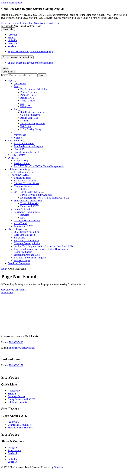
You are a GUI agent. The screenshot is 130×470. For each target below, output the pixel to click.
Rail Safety (25, 126)
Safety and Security (17, 169)
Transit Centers (27, 100)
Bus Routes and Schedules (33, 89)
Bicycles (24, 214)
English (30, 51)
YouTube (12, 461)
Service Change (22, 260)
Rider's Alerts (14, 450)
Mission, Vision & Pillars (26, 183)
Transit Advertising (29, 203)
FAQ (22, 103)
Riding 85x (26, 106)
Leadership (13, 422)
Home (4, 268)
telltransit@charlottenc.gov (21, 347)
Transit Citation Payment (26, 152)
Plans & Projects (16, 229)
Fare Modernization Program (28, 146)
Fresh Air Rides (22, 163)
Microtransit (20, 135)
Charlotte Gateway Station (27, 243)
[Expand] (14, 81)
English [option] (30, 62)
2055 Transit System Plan (26, 232)
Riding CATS (27, 97)
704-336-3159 (16, 365)
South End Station (23, 252)
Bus (16, 86)
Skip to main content (11, 2)
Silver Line (19, 237)
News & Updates (16, 154)
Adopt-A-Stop (21, 160)
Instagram (12, 447)
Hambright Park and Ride (27, 254)
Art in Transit (20, 223)
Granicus (58, 467)
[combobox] (17, 57)
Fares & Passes (15, 140)
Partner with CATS (29, 206)
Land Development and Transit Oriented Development (41, 249)
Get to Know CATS (18, 174)
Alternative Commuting (26, 212)
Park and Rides (28, 95)
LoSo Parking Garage (31, 129)
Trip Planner (20, 83)
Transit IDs (19, 149)
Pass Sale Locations (24, 143)
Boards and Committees (26, 180)
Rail (16, 109)
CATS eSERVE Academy (27, 220)
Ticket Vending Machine (32, 123)
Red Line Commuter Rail (26, 240)
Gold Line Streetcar (30, 115)
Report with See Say (24, 172)
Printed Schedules (29, 92)
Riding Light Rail (29, 117)
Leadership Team (22, 177)
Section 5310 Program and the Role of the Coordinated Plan (44, 246)
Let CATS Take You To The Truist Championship (39, 166)
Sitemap (12, 393)
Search (4, 75)
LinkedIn (12, 459)
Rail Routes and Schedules (33, 112)
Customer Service (23, 186)
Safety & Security (23, 209)
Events (11, 157)
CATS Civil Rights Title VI (27, 192)
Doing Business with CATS (28, 200)
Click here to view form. (13, 289)
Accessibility (20, 189)
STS (16, 132)
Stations (24, 120)
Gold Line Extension (24, 234)
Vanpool (18, 137)
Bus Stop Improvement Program (30, 257)
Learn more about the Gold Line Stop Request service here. (31, 23)
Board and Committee (19, 263)
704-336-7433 (16, 342)
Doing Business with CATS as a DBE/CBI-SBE (44, 197)
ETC (22, 217)
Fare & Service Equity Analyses (36, 194)
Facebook (12, 453)
